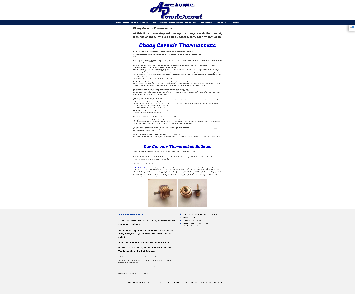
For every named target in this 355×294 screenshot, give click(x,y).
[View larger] (162, 193)
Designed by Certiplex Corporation (192, 286)
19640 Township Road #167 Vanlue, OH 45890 (199, 214)
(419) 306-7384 (194, 217)
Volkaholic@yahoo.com (191, 220)
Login (177, 288)
